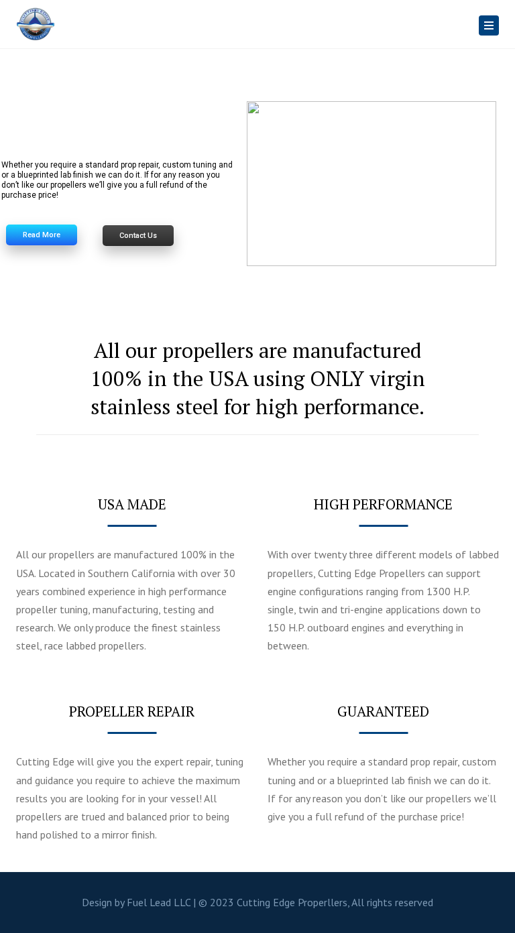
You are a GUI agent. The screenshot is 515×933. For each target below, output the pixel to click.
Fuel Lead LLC (158, 902)
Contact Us (138, 235)
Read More (41, 235)
